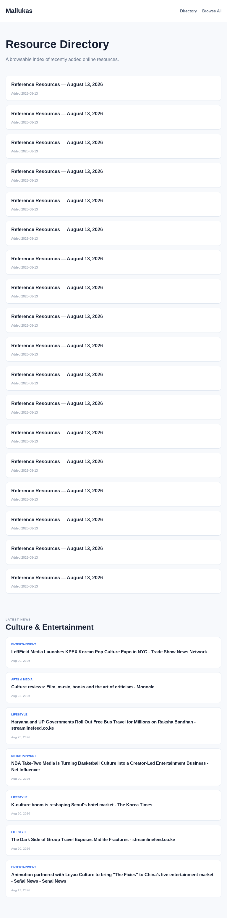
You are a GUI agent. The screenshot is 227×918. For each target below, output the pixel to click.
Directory (188, 11)
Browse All (211, 11)
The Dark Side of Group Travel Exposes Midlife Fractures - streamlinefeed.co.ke (93, 839)
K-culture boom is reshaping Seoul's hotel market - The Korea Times (81, 804)
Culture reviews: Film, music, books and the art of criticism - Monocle (82, 686)
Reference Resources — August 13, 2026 (57, 84)
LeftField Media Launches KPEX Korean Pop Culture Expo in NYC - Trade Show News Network (109, 651)
